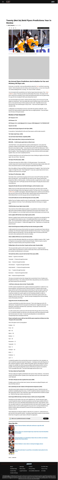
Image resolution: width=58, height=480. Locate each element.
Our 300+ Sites (44, 466)
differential (12, 191)
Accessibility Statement (34, 470)
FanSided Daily (13, 468)
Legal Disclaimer (23, 470)
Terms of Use (44, 468)
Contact (30, 466)
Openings (22, 466)
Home (10, 457)
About (11, 466)
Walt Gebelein (11, 25)
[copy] (15, 28)
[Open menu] (3, 1)
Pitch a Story (22, 468)
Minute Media (7, 475)
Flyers (37, 86)
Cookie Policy (13, 470)
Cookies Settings (14, 472)
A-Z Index (43, 470)
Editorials (14, 457)
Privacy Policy (32, 468)
